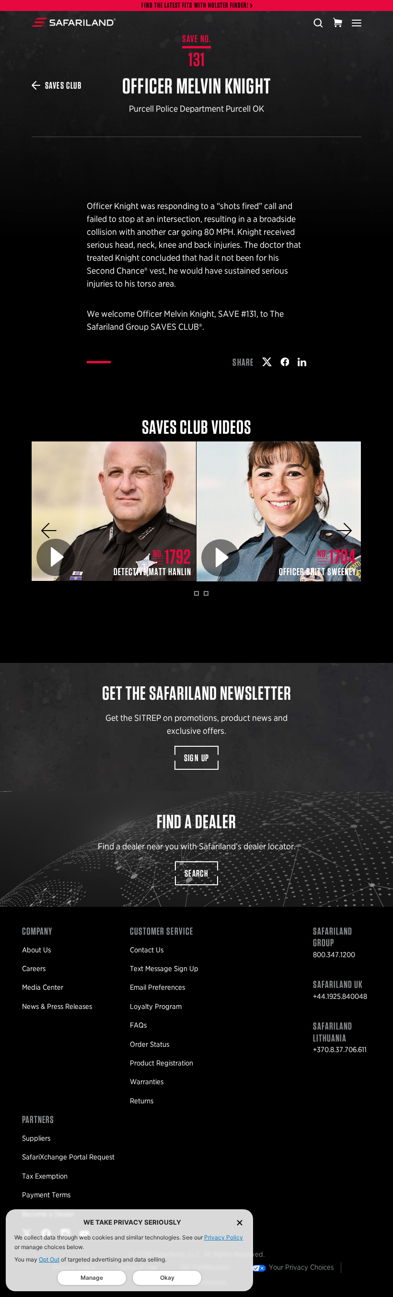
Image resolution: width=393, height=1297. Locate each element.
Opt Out (49, 1259)
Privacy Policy (223, 1237)
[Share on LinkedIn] (302, 362)
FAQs (138, 1025)
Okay (167, 1277)
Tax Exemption (45, 1176)
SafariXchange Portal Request (68, 1157)
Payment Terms (46, 1195)
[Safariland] (74, 22)
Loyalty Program (156, 1006)
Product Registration (161, 1063)
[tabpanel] (114, 511)
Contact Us (146, 950)
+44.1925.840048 (340, 996)
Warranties (146, 1081)
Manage (92, 1277)
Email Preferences (157, 987)
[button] (49, 530)
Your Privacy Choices (301, 1267)
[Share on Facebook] (284, 362)
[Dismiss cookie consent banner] (239, 1222)
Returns (141, 1101)
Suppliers (36, 1138)
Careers (34, 968)
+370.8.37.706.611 (340, 1049)
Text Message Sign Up (164, 968)
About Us (36, 950)
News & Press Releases (57, 1006)
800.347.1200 (334, 954)
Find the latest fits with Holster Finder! (195, 5)
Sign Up (196, 758)
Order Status (149, 1044)
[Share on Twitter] (267, 362)
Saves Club (63, 85)
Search (196, 873)
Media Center (42, 987)
